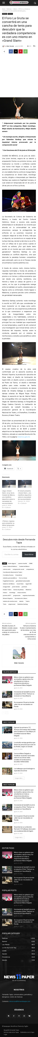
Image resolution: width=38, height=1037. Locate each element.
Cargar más (18, 778)
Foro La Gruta (23, 578)
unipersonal (11, 604)
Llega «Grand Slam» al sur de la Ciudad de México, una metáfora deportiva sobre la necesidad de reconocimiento (8, 497)
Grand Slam (20, 584)
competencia (30, 569)
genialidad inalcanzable (23, 581)
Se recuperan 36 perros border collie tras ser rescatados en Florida (24, 704)
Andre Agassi (12, 563)
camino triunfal (22, 563)
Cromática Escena (8, 575)
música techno (21, 592)
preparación (16, 595)
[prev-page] (3, 712)
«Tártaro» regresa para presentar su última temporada (8, 523)
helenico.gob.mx (24, 437)
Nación (5, 682)
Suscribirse (29, 554)
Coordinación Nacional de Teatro (12, 572)
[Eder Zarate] (3, 46)
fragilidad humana (8, 581)
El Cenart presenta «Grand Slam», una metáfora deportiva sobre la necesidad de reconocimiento (24, 495)
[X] (16, 51)
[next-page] (6, 712)
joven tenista (16, 586)
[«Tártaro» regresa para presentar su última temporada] (9, 514)
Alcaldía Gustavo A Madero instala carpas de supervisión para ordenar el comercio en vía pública (10, 630)
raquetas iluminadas (29, 595)
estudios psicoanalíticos (10, 578)
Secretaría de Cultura (21, 598)
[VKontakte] (29, 1016)
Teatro (28, 601)
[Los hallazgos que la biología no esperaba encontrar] (7, 771)
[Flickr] (19, 1016)
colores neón (7, 569)
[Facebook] (11, 51)
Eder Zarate (10, 46)
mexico (5, 592)
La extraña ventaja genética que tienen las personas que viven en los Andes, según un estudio (25, 744)
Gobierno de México (9, 584)
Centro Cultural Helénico (10, 566)
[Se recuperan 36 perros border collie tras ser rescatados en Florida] (7, 704)
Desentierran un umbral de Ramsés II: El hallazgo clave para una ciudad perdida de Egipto (24, 829)
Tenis (4, 604)
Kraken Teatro (7, 589)
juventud (24, 586)
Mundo (5, 697)
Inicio (3, 9)
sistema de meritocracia (10, 601)
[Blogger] (9, 1016)
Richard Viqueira (8, 598)
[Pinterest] (20, 51)
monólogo (12, 592)
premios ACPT (7, 595)
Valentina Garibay (22, 604)
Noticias (9, 9)
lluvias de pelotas (19, 589)
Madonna (28, 589)
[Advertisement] (19, 75)
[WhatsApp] (25, 51)
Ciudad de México (24, 566)
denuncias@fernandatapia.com (19, 1001)
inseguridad (6, 586)
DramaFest (19, 575)
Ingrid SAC (29, 584)
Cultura (15, 9)
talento (21, 601)
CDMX (30, 563)
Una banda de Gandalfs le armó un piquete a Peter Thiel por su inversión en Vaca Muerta (24, 694)
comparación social (18, 569)
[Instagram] (24, 1016)
